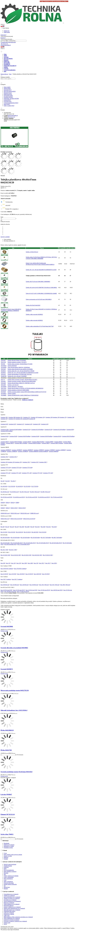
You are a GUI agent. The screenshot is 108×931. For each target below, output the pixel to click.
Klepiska (6, 873)
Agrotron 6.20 (28, 424)
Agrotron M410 (5, 441)
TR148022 (3, 393)
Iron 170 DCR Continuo (20, 568)
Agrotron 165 (18, 418)
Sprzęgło (8, 90)
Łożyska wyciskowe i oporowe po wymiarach (15, 921)
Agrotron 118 (34, 417)
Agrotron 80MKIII (33, 451)
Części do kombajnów (11, 102)
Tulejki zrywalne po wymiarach (12, 898)
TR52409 (3, 384)
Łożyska (7, 101)
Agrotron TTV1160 (27, 467)
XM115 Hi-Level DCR (16, 518)
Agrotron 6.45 (44, 424)
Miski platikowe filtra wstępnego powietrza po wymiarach (18, 917)
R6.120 (12, 526)
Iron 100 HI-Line (5, 584)
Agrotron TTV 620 (48, 473)
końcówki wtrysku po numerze (11, 919)
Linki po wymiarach (9, 912)
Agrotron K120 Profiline (59, 429)
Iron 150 (36, 563)
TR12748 (3, 362)
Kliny (5, 868)
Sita (5, 874)
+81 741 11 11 (4, 43)
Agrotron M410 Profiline (15, 441)
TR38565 (3, 372)
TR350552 (3, 390)
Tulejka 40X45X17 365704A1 (15, 386)
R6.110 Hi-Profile (15, 537)
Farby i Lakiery (9, 105)
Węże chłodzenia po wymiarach (12, 918)
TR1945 (3, 364)
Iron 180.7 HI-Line (65, 584)
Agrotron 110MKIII (39, 450)
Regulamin (6, 843)
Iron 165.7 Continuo (17, 579)
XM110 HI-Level (15, 513)
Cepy (5, 880)
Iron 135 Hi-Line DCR (44, 590)
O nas (5, 853)
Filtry (7, 87)
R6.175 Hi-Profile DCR (23, 544)
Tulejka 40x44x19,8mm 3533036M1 (17, 360)
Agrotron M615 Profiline (21, 443)
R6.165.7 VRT (13, 549)
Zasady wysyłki (8, 856)
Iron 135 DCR (29, 574)
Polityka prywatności (9, 844)
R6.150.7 (37, 526)
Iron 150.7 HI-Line (44, 584)
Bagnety (6, 888)
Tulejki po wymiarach (9, 895)
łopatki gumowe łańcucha (10, 884)
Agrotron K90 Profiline (6, 431)
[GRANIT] (3, 205)
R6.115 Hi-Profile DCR (17, 543)
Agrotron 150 (4, 418)
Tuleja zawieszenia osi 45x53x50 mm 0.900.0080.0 (38, 299)
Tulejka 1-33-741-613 (13, 384)
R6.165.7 (48, 526)
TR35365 (3, 369)
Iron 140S (30, 563)
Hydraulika (8, 95)
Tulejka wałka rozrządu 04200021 (34, 320)
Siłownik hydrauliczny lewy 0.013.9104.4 (14, 710)
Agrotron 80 (25, 418)
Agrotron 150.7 (4, 456)
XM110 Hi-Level (5, 518)
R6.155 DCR (42, 532)
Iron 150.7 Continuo (6, 579)
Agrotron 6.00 (4, 424)
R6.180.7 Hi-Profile (57, 537)
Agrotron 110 (18, 417)
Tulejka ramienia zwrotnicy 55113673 (17, 362)
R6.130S (22, 526)
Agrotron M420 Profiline (38, 441)
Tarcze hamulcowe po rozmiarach (12, 901)
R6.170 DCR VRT (47, 555)
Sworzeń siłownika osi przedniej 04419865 (14, 648)
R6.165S (54, 526)
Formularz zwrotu (8, 847)
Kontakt (3, 110)
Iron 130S (24, 563)
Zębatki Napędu (8, 865)
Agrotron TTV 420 (16, 473)
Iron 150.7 (41, 563)
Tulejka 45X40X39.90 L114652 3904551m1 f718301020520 (23, 395)
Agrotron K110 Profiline (37, 429)
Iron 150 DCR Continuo (7, 568)
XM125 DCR (21, 508)
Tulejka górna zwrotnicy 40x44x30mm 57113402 (20, 364)
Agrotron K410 (4, 436)
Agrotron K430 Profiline (46, 436)
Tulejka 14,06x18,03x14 (32, 252)
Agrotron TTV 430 (26, 473)
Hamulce (8, 93)
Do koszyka (20, 754)
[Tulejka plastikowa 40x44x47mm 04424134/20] (14, 150)
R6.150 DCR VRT (37, 555)
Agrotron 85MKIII (43, 451)
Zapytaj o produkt (5, 236)
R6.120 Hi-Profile (25, 537)
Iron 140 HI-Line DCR (56, 590)
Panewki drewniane (9, 883)
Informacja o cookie (9, 846)
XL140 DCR (19, 486)
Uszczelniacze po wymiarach (11, 894)
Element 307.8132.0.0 (8, 814)
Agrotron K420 (13, 436)
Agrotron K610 (57, 436)
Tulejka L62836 (12, 393)
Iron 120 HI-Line (24, 584)
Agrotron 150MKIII (12, 451)
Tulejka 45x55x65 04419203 (33, 305)
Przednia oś (8, 97)
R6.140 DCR (35, 532)
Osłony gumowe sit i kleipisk (11, 875)
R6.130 (17, 526)
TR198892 (3, 395)
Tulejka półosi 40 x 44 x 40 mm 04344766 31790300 (21, 371)
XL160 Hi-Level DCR (44, 497)
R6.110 (7, 526)
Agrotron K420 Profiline (24, 436)
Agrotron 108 (11, 417)
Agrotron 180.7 (43, 462)
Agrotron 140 (70, 417)
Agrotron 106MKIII (28, 450)
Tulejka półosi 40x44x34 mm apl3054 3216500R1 (20, 369)
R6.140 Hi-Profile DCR (56, 543)
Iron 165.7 (48, 563)
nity (5, 885)
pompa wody (7, 922)
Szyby (5, 924)
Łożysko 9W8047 (6, 794)
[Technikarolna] (3, 202)
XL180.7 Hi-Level (45, 491)
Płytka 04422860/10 (7, 730)
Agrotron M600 (49, 441)
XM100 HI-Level (5, 513)
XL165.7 (13, 481)
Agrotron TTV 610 (37, 473)
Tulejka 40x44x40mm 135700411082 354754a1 (20, 374)
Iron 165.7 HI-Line (54, 584)
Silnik (7, 88)
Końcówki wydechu (9, 914)
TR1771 (3, 379)
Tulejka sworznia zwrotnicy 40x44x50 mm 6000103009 (22, 381)
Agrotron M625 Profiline (56, 443)
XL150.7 (7, 481)
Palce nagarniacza (8, 878)
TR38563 (3, 371)
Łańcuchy (6, 867)
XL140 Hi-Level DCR (19, 497)
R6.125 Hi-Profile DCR (30, 543)
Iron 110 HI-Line (14, 584)
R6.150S (43, 526)
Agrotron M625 (45, 443)
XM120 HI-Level (24, 513)
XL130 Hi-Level (5, 491)
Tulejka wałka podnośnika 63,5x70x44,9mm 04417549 (39, 326)
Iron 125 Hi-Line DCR (31, 590)
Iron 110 (8, 563)
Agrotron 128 (48, 417)
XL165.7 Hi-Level (34, 491)
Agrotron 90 (32, 418)
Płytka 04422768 (6, 750)
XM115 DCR (14, 508)
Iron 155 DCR (45, 574)
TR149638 (3, 367)
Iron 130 (18, 563)
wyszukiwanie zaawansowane (8, 42)
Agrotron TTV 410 (5, 473)
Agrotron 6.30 (36, 424)
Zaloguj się (6, 30)
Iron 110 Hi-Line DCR (6, 590)
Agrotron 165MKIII (23, 451)
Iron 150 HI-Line (33, 584)
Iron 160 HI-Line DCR (10, 591)
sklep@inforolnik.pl (6, 45)
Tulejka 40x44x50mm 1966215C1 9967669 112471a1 (21, 383)
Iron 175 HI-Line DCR (23, 591)
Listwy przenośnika (9, 877)
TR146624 (3, 365)
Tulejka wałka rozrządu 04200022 (34, 314)
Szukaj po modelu (5, 77)
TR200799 (3, 376)
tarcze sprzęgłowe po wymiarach (12, 897)
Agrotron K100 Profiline (15, 429)
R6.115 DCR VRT (5, 555)
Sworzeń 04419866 (7, 626)
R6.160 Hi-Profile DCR (10, 544)
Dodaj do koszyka (5, 221)
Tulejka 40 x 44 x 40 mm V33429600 (17, 376)
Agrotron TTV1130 (6, 467)
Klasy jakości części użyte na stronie (13, 854)
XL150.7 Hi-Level (24, 491)
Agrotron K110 (26, 429)
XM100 (3, 502)
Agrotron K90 (70, 429)
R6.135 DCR (27, 532)
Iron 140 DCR (37, 574)
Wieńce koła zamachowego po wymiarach (14, 908)
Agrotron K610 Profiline (68, 436)
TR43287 (3, 360)
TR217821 (3, 388)
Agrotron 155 (11, 418)
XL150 (2, 481)
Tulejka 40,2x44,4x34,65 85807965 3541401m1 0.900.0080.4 (41, 287)
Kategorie (3, 84)
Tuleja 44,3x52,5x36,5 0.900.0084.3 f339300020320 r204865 (41, 293)
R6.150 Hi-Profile (35, 537)
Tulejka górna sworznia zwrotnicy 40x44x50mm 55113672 (22, 379)
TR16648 (3, 391)
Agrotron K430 (35, 436)
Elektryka (8, 94)
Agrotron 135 (63, 417)
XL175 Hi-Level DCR (56, 497)
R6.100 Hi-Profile (5, 537)
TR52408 (3, 383)
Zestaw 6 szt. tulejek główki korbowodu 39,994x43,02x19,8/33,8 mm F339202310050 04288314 (40, 263)
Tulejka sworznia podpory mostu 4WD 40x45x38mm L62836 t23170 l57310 (27, 391)
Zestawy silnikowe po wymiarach (12, 907)
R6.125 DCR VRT (16, 555)
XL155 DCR (27, 486)
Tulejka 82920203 (12, 365)
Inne (7, 104)
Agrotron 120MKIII (60, 450)
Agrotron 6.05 (12, 424)
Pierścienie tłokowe (9, 905)
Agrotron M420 (27, 441)
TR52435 (3, 374)
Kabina (7, 100)
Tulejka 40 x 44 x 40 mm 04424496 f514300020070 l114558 (41, 269)
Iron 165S (54, 563)
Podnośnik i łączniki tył (11, 98)
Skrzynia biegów (10, 91)
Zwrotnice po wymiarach (10, 900)
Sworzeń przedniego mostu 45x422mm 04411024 (16, 772)
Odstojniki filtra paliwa (9, 911)
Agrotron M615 (10, 443)
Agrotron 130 (55, 417)
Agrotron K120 (48, 429)
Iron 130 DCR (20, 574)
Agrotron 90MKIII (53, 451)
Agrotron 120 (41, 417)
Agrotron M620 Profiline (34, 443)
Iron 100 (3, 563)
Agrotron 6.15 (20, 424)
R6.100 (2, 526)
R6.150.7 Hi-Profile (46, 537)
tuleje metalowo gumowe (10, 871)
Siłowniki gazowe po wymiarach (12, 909)
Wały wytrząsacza (8, 881)
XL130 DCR (4, 486)
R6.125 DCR (11, 532)
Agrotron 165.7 (13, 456)
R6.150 (32, 526)
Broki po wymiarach (9, 902)
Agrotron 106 (4, 417)
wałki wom (6, 915)
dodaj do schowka (5, 224)
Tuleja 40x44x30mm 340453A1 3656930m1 (19, 367)
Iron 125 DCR (12, 574)
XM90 (17, 502)
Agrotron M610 (58, 441)
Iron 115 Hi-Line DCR (19, 590)
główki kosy (7, 887)
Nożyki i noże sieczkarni (10, 864)
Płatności (6, 857)
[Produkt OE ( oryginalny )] (3, 209)
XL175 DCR (34, 486)
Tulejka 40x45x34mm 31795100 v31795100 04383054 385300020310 (25, 388)
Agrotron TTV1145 (16, 467)
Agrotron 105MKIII (17, 450)
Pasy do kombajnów (9, 870)
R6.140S (27, 526)
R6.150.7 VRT (4, 549)
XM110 (7, 502)
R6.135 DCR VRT (26, 555)
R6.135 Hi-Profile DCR (43, 543)
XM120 (12, 502)
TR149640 (3, 386)
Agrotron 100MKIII (6, 450)
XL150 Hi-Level (14, 491)
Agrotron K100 (4, 429)
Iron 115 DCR (4, 574)
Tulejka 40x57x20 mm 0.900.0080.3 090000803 (38, 281)
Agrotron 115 (26, 417)
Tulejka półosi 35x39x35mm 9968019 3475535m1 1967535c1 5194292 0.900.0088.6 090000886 (41, 257)
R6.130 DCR (19, 532)
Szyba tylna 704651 (7, 834)
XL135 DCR (11, 486)
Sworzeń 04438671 (7, 669)
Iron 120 (13, 563)
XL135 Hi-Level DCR (6, 497)
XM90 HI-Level (34, 513)
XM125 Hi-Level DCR (29, 518)
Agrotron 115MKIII (49, 450)
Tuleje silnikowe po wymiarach (11, 904)
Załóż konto (7, 32)
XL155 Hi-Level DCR (31, 497)
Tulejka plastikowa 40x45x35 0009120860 (18, 390)
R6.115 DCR (4, 532)
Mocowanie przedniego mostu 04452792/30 (15, 690)
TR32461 (3, 381)
